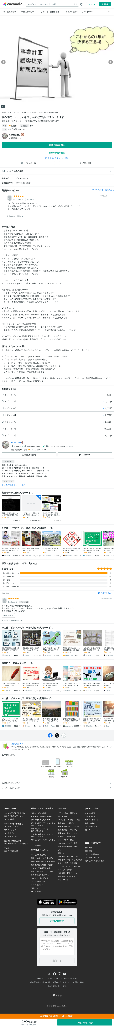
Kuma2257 (16, 442)
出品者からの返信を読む (11, 620)
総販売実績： (15, 138)
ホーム (4, 112)
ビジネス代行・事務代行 (19, 112)
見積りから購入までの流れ (58, 158)
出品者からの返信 (14, 216)
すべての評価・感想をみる (103, 189)
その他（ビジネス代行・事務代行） (45, 112)
